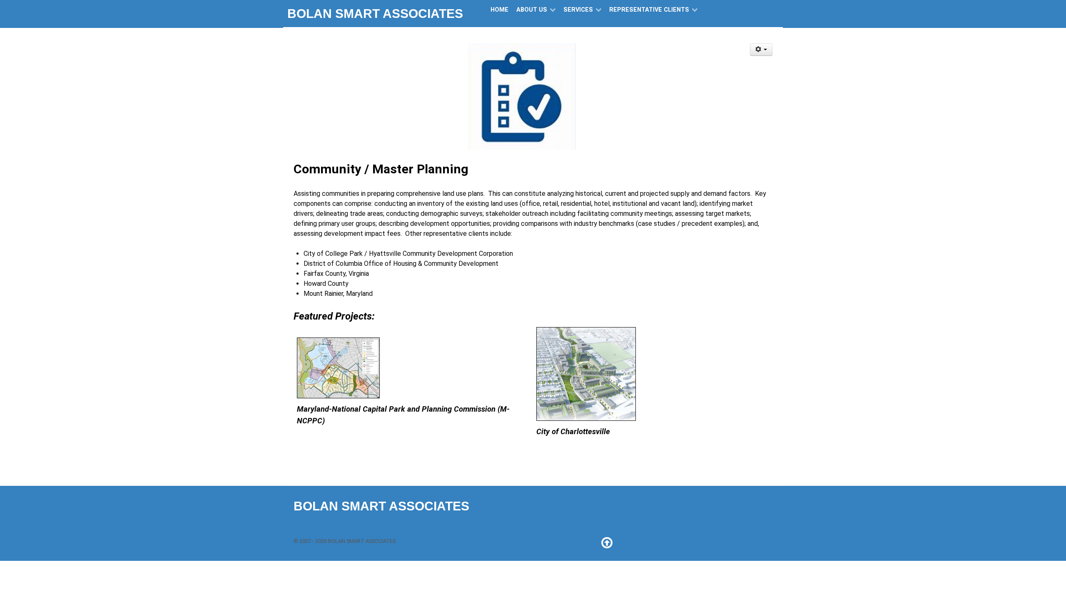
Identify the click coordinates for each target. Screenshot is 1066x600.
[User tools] (761, 49)
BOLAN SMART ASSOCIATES (375, 13)
